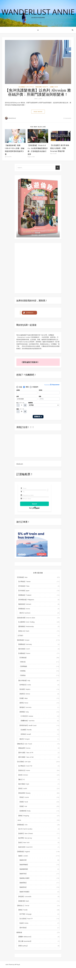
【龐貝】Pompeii (24, 739)
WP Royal (17, 964)
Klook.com (19, 464)
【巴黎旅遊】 (23, 657)
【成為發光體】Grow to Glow (25, 618)
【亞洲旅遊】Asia (21, 577)
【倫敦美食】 (23, 887)
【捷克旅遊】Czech (24, 649)
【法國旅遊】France (24, 653)
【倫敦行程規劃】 (24, 892)
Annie (19, 820)
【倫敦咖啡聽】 (24, 869)
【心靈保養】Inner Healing (26, 622)
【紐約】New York (23, 842)
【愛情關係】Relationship (26, 626)
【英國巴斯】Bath (23, 901)
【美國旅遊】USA (21, 825)
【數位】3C (21, 779)
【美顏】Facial (23, 802)
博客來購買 (34, 235)
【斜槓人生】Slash (23, 631)
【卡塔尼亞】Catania (26, 716)
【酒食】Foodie (23, 910)
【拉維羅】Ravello (26, 730)
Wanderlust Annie (38, 12)
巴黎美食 (23, 675)
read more (38, 111)
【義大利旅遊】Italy (24, 680)
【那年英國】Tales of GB (25, 757)
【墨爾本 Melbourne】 (25, 937)
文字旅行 (20, 635)
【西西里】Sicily (24, 712)
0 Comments (67, 118)
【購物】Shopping (23, 815)
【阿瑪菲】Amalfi (25, 734)
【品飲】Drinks (23, 923)
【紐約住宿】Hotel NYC (25, 847)
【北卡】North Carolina (25, 829)
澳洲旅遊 (19, 932)
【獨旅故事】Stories (24, 748)
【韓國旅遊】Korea (24, 609)
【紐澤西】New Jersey (25, 838)
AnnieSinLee (12, 118)
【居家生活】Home (24, 770)
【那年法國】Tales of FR (25, 752)
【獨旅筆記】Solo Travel (24, 744)
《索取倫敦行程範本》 (30, 362)
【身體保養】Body (24, 811)
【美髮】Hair (53, 87)
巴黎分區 (23, 662)
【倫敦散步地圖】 (24, 878)
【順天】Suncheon (24, 613)
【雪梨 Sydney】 (23, 946)
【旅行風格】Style (23, 784)
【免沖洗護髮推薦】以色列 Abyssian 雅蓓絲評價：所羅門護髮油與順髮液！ (38, 92)
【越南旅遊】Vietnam (24, 604)
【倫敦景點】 (23, 883)
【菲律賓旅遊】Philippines (26, 599)
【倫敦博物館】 (24, 864)
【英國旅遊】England (23, 851)
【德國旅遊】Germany (25, 644)
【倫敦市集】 (23, 873)
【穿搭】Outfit (22, 788)
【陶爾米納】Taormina (27, 720)
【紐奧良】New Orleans (25, 833)
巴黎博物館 (23, 666)
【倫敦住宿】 (23, 860)
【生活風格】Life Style (26, 87)
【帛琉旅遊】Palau (23, 586)
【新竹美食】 (23, 927)
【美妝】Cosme (24, 797)
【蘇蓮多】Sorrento (25, 707)
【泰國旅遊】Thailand (24, 595)
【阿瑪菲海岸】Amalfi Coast (28, 725)
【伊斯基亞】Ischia (25, 685)
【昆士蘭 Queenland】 (25, 941)
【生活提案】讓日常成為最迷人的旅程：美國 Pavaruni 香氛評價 (59, 148)
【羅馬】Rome (23, 703)
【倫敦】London (23, 856)
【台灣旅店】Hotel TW (25, 766)
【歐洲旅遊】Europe (22, 640)
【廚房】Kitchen (23, 775)
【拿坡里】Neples (24, 689)
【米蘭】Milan (23, 698)
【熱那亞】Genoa (24, 694)
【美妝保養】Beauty (41, 87)
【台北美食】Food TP (26, 918)
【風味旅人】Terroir (22, 905)
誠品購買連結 (42, 235)
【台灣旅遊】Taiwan (24, 581)
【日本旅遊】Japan (23, 590)
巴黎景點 (23, 671)
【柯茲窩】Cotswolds (24, 896)
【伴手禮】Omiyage (25, 914)
